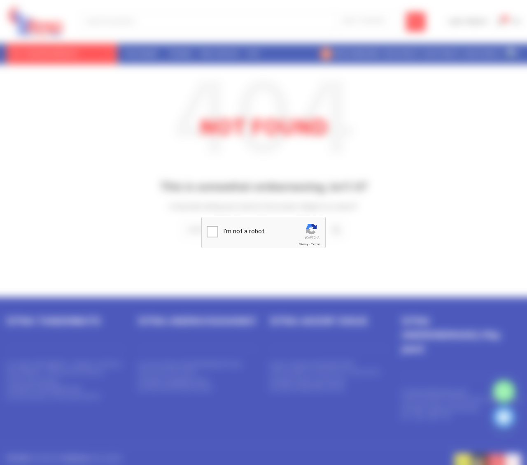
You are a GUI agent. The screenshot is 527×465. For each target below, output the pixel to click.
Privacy (303, 244)
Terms (316, 244)
